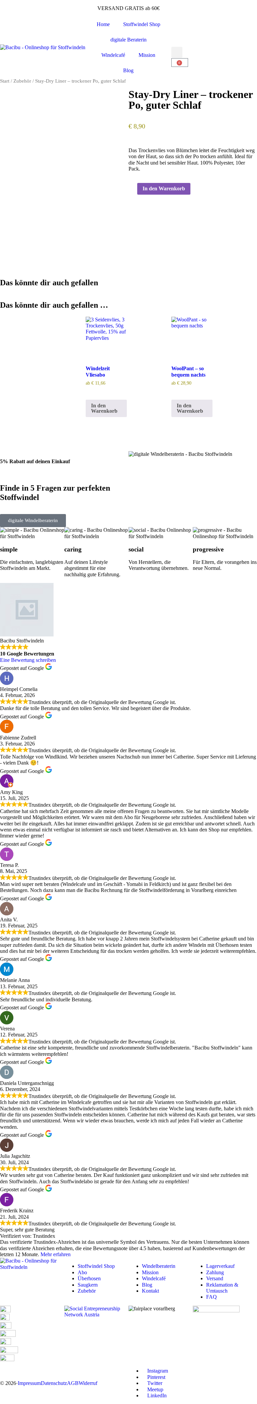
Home (103, 24)
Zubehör (22, 81)
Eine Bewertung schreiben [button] (28, 660)
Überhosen (89, 1278)
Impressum (29, 1383)
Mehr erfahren (55, 1254)
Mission (147, 55)
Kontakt (150, 1291)
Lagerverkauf (220, 1266)
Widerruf (88, 1383)
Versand (214, 1278)
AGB (73, 1383)
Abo (82, 1272)
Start (4, 81)
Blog (128, 70)
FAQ (211, 1297)
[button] (176, 52)
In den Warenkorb (164, 188)
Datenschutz (54, 1383)
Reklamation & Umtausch (222, 1288)
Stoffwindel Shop (141, 24)
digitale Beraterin (128, 39)
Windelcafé (113, 55)
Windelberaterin (158, 1266)
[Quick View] (88, 391)
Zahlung (215, 1272)
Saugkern (88, 1285)
